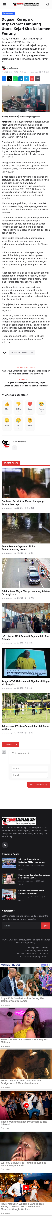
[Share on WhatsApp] (15, 78)
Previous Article (27, 367)
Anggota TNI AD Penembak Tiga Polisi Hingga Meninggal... (26, 683)
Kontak (45, 956)
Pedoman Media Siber (26, 953)
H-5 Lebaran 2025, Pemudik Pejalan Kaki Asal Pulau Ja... (25, 638)
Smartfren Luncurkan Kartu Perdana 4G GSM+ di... (31, 892)
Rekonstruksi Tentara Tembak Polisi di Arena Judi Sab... (25, 728)
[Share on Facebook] (4, 78)
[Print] (37, 78)
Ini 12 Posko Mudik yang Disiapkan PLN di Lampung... (31, 860)
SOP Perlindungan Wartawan (35, 950)
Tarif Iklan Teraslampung (29, 956)
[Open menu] (4, 4)
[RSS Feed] (14, 447)
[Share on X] (9, 78)
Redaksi (44, 947)
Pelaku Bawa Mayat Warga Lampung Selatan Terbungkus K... (26, 593)
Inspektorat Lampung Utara (22, 352)
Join (46, 925)
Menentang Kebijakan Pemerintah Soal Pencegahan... (34, 876)
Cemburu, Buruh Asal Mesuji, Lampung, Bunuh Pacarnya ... (23, 503)
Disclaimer (43, 953)
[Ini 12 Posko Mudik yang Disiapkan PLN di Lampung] (9, 863)
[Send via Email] (32, 78)
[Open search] (48, 4)
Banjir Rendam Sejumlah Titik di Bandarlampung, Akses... (19, 548)
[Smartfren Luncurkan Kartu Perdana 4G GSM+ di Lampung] (9, 894)
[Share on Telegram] (26, 78)
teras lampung (19, 441)
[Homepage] (26, 4)
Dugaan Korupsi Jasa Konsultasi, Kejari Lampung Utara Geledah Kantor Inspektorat (26, 384)
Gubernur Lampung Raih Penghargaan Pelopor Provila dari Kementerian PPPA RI (26, 372)
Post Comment (37, 784)
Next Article (24, 379)
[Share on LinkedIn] (20, 78)
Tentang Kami (33, 947)
